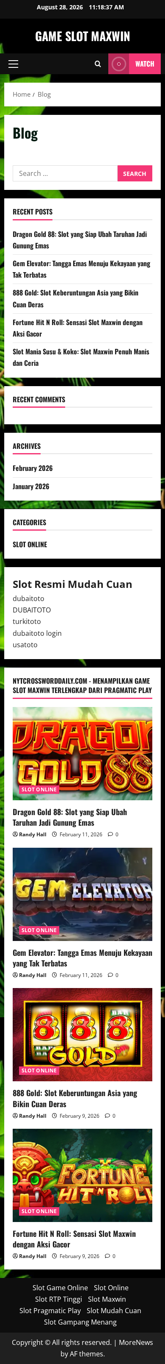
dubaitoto (28, 598)
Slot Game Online (60, 1287)
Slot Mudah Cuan (114, 1310)
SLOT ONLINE (30, 544)
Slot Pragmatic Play (50, 1310)
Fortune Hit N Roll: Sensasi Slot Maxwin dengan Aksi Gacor (74, 1239)
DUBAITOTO (32, 610)
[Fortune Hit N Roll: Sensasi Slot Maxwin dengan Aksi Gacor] (82, 1175)
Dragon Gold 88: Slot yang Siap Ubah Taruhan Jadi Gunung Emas (70, 817)
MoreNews (136, 1342)
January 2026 (31, 486)
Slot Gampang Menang (80, 1322)
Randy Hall (33, 834)
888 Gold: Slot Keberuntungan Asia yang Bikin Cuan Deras (75, 1098)
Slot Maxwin (107, 1299)
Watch (144, 63)
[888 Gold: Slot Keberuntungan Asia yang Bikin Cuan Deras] (82, 1034)
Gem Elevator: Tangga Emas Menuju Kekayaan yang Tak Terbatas (82, 958)
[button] (13, 64)
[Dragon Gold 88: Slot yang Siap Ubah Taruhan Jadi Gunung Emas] (82, 753)
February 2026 (33, 468)
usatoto (25, 644)
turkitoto (27, 621)
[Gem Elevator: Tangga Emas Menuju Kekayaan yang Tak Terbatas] (82, 894)
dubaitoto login (37, 633)
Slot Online (111, 1287)
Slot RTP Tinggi (58, 1299)
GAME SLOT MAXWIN (82, 36)
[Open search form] (98, 64)
